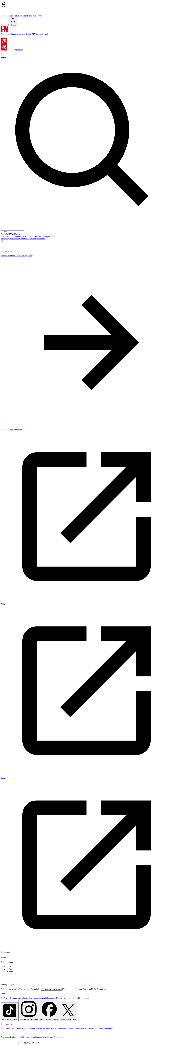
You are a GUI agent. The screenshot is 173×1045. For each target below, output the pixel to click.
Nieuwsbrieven (48, 1037)
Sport (24, 34)
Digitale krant (36, 16)
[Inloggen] (2, 52)
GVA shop (5, 16)
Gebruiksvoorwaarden (10, 989)
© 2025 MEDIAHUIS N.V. (28, 1043)
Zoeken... (5, 57)
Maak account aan (106, 1028)
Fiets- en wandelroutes (65, 998)
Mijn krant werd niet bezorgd (45, 1028)
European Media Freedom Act (95, 989)
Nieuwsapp (5, 1037)
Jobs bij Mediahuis (81, 998)
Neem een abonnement (79, 1028)
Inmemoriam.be (41, 998)
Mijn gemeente (16, 34)
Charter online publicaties (73, 989)
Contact (13, 1028)
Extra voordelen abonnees (31, 1037)
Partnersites (51, 998)
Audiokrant (58, 1037)
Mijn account (93, 1028)
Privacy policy (24, 989)
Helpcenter (13, 16)
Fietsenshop (21, 998)
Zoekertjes (30, 998)
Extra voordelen (24, 16)
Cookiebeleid (35, 989)
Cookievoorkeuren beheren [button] (52, 989)
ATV (34, 34)
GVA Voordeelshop (9, 998)
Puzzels (45, 34)
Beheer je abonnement (25, 1028)
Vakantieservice (63, 1028)
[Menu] (2, 36)
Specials (39, 34)
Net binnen (5, 34)
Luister (29, 34)
